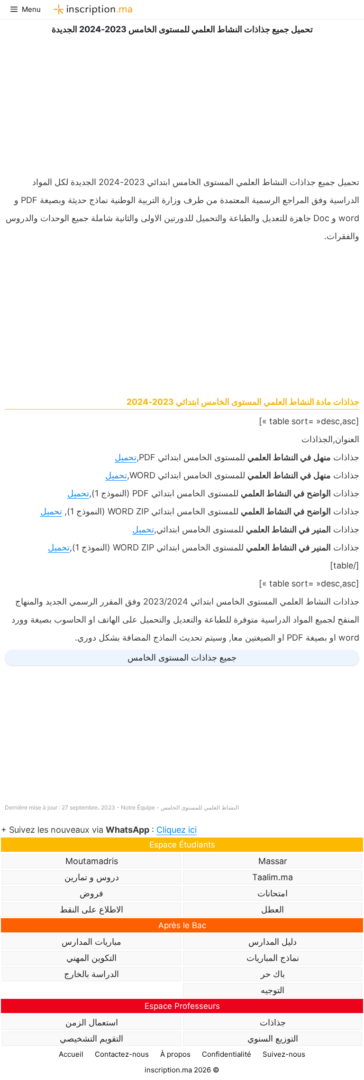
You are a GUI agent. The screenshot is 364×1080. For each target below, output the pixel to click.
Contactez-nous (122, 1054)
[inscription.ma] (91, 9)
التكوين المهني (91, 958)
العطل (272, 909)
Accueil (71, 1054)
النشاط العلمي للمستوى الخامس (200, 807)
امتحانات (272, 893)
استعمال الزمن (91, 1022)
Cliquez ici (176, 830)
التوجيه (272, 990)
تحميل (125, 457)
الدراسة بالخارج (91, 974)
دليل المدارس (272, 942)
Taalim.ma (272, 877)
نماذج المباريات (272, 958)
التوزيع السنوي (272, 1038)
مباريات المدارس (91, 942)
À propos (175, 1054)
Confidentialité (226, 1054)
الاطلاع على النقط (91, 909)
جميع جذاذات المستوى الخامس (182, 657)
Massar (272, 861)
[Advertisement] (182, 103)
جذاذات (273, 1022)
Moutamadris (91, 861)
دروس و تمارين (91, 877)
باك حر (273, 974)
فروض (91, 893)
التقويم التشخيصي (91, 1038)
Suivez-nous (284, 1054)
